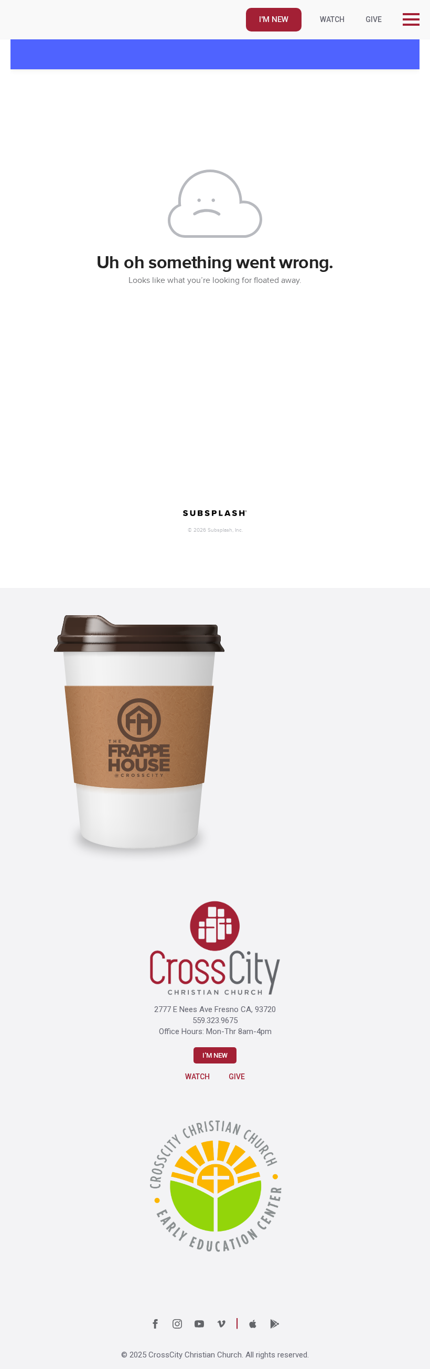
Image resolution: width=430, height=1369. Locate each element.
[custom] (253, 1324)
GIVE (374, 19)
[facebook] (155, 1324)
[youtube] (199, 1324)
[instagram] (177, 1324)
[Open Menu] (411, 19)
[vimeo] (221, 1324)
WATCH (332, 19)
